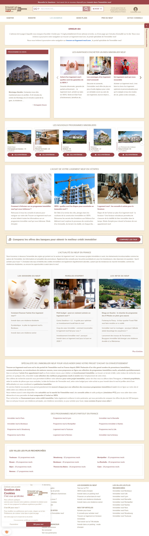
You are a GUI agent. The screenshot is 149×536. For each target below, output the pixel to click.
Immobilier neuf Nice (120, 508)
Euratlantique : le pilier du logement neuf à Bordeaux (26, 326)
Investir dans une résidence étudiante (25, 320)
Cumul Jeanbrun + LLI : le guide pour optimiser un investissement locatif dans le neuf (74, 322)
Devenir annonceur (49, 527)
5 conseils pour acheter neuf (87, 513)
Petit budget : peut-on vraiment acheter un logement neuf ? (73, 314)
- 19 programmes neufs (69, 467)
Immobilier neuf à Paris (15, 418)
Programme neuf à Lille (107, 429)
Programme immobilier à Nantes (111, 424)
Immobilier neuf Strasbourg (123, 513)
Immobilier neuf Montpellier (123, 502)
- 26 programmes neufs (20, 462)
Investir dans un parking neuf (88, 494)
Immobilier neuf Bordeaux (122, 491)
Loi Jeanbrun (56, 18)
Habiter (10, 18)
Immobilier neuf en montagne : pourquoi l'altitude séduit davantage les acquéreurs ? (120, 329)
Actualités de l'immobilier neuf (53, 513)
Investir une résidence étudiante (89, 499)
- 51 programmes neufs (22, 457)
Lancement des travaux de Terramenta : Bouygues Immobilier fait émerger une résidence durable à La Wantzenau (120, 338)
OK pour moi (39, 524)
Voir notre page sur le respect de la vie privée (19, 517)
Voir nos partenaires (49, 533)
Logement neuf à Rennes (62, 435)
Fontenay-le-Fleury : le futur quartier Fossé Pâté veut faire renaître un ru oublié (119, 322)
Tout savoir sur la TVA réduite (88, 521)
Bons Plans (81, 18)
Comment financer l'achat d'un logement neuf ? (27, 314)
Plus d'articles (137, 351)
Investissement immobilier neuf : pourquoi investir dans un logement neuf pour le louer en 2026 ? (74, 338)
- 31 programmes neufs (110, 457)
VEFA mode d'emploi (85, 491)
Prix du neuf (107, 18)
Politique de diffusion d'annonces (54, 494)
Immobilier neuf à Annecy (108, 435)
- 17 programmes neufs (21, 471)
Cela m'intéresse (20, 154)
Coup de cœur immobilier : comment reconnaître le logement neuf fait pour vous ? (74, 329)
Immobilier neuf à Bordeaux (17, 424)
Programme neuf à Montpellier (64, 424)
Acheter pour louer (84, 510)
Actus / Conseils (134, 18)
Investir (32, 18)
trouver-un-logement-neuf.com (78, 40)
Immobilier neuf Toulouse (122, 516)
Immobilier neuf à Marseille (109, 418)
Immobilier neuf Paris (120, 510)
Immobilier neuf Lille (120, 494)
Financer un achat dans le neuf (88, 496)
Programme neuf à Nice (16, 435)
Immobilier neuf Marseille (122, 499)
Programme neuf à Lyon (62, 418)
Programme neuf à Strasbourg (18, 429)
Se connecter (47, 530)
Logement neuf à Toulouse (63, 429)
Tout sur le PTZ (83, 488)
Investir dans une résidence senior (23, 333)
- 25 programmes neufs (66, 462)
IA (98, 9)
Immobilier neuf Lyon (120, 496)
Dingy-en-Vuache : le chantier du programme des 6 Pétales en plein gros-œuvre (119, 314)
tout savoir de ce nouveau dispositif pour (74, 2)
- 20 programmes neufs (111, 462)
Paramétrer (14, 524)
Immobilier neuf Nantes (121, 505)
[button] (6, 532)
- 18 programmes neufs (108, 467)
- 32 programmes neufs (66, 457)
